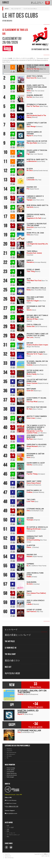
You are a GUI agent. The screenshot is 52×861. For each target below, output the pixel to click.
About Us (7, 854)
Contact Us (8, 856)
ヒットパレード (16, 8)
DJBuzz (5, 2)
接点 (8, 836)
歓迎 (7, 8)
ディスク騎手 (10, 827)
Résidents (9, 749)
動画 (8, 831)
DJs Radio (9, 756)
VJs (7, 758)
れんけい (37, 3)
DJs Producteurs (11, 754)
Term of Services (9, 857)
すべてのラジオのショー (13, 835)
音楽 (8, 829)
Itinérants (9, 750)
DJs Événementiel (11, 752)
